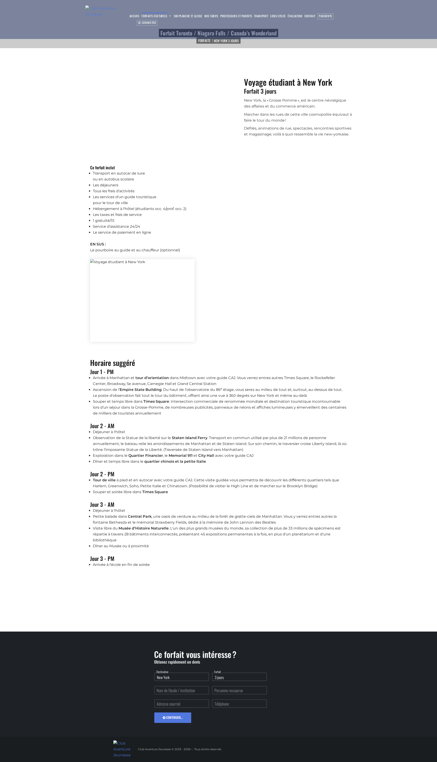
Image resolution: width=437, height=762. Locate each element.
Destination (162, 672)
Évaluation (295, 16)
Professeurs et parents (236, 16)
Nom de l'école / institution (176, 690)
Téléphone (221, 704)
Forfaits (204, 40)
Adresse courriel (168, 704)
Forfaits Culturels (154, 16)
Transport (261, 16)
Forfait (217, 672)
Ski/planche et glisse (188, 16)
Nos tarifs (211, 16)
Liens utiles (278, 16)
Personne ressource (228, 690)
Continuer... (174, 717)
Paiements (325, 16)
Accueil (135, 16)
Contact (310, 16)
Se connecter (147, 22)
